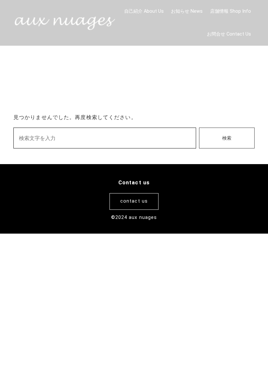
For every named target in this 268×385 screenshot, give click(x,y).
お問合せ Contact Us (229, 34)
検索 (226, 138)
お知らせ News (187, 11)
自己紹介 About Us (144, 11)
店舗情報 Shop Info (230, 11)
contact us (134, 201)
